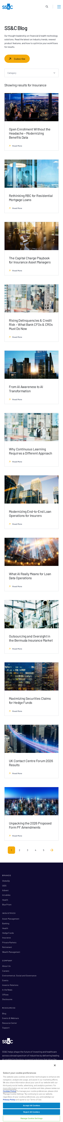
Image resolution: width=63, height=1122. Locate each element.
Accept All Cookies (31, 1105)
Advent (5, 890)
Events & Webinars (10, 1018)
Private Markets (9, 942)
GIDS (4, 885)
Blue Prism (6, 904)
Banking (5, 923)
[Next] (51, 850)
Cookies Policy (9, 1091)
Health (5, 900)
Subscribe (19, 58)
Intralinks (6, 895)
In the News (7, 989)
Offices (5, 994)
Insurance (6, 937)
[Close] (55, 1065)
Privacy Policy (9, 1099)
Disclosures (7, 999)
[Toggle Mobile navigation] (59, 6)
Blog (4, 1013)
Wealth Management (11, 952)
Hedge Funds (8, 933)
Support (6, 1027)
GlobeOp (6, 881)
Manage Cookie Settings (31, 1118)
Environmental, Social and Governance (19, 975)
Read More (17, 146)
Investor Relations (10, 985)
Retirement (7, 947)
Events (5, 980)
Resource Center (9, 1023)
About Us (6, 966)
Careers (5, 971)
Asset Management (10, 918)
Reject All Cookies (31, 1112)
